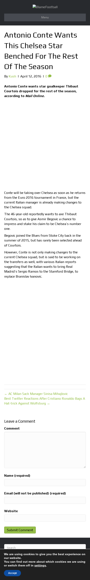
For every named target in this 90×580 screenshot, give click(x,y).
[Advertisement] (45, 145)
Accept (12, 573)
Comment (12, 428)
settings (40, 565)
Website (11, 511)
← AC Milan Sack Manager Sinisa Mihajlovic (36, 394)
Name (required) (17, 476)
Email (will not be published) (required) (35, 493)
